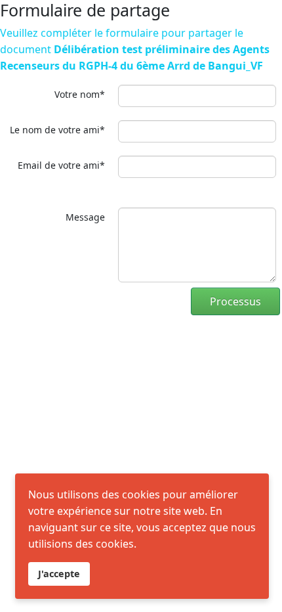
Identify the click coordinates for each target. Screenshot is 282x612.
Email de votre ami (61, 165)
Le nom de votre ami (57, 129)
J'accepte (59, 573)
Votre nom (79, 94)
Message (85, 217)
